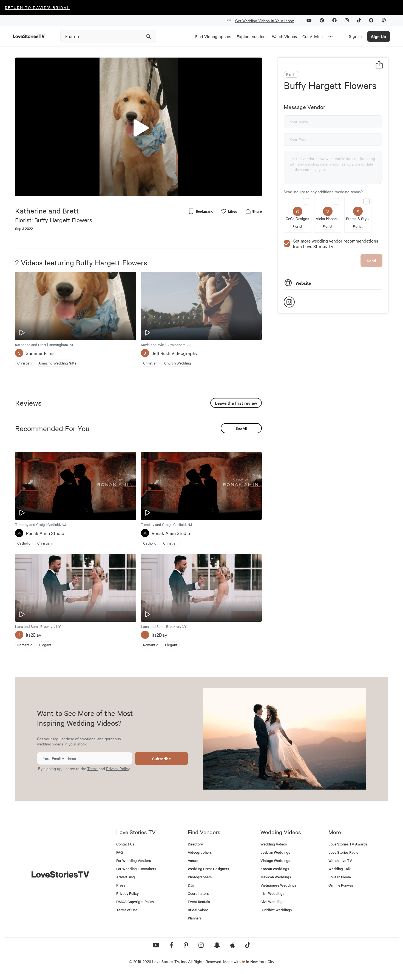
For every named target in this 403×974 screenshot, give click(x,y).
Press (120, 885)
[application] (138, 127)
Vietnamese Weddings (278, 885)
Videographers (200, 852)
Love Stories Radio (343, 852)
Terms (92, 768)
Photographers (200, 876)
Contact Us (125, 844)
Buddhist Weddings (276, 909)
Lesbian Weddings (275, 852)
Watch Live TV (340, 860)
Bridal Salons (198, 909)
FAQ (119, 852)
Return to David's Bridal (37, 7)
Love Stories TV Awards (347, 844)
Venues (193, 860)
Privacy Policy (117, 768)
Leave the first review (236, 403)
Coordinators (198, 893)
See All (241, 428)
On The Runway (341, 885)
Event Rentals (199, 901)
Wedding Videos (273, 844)
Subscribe (161, 758)
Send (371, 260)
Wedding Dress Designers (208, 868)
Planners (195, 918)
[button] (138, 127)
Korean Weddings (274, 868)
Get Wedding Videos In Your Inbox (264, 20)
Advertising (125, 876)
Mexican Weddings (275, 876)
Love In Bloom (339, 876)
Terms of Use (126, 909)
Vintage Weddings (275, 860)
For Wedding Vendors (133, 860)
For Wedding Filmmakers (136, 868)
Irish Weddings (272, 893)
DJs (191, 885)
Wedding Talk (339, 868)
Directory (195, 844)
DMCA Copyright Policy (135, 901)
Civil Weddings (272, 901)
